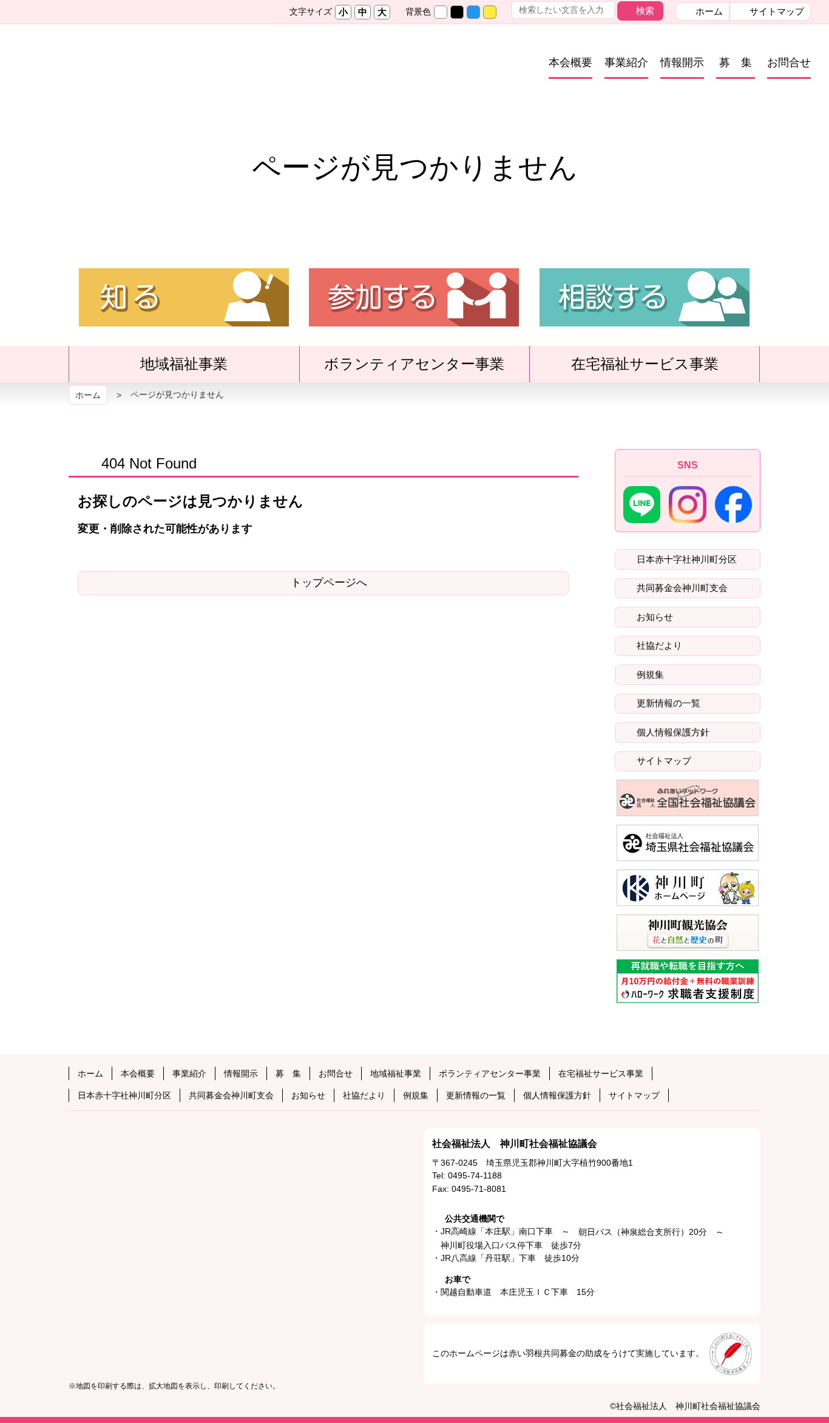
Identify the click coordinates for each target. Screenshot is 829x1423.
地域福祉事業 (191, 368)
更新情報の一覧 (667, 703)
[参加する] (414, 321)
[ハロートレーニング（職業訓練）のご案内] (687, 981)
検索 (645, 10)
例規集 (649, 674)
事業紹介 (626, 62)
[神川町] (687, 888)
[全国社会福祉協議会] (687, 798)
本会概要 (570, 62)
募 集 (735, 62)
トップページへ (329, 582)
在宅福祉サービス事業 (652, 368)
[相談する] (644, 321)
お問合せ (789, 62)
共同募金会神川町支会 (681, 588)
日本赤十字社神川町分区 (685, 559)
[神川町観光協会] (687, 932)
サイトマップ (775, 11)
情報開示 (682, 62)
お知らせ (653, 617)
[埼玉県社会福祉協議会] (687, 843)
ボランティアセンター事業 (421, 368)
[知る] (184, 321)
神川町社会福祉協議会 (167, 69)
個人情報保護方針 (671, 732)
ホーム (708, 11)
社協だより (658, 645)
